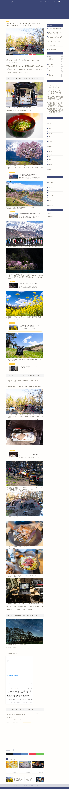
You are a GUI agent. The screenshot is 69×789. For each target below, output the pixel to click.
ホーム (41, 1)
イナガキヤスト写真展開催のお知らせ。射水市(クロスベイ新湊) (55, 29)
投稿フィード (50, 213)
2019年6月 (50, 136)
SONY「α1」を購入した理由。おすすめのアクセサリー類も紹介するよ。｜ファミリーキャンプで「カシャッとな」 (55, 86)
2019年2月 (50, 146)
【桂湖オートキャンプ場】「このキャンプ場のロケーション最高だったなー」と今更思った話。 (55, 109)
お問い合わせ (54, 1)
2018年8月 (50, 161)
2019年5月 (50, 138)
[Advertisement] (34, 12)
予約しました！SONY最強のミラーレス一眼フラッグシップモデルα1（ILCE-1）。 (55, 41)
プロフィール (47, 1)
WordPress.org (50, 216)
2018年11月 (50, 154)
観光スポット (56, 59)
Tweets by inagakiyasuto (51, 49)
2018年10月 (50, 156)
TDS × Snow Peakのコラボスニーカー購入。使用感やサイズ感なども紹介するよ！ (55, 37)
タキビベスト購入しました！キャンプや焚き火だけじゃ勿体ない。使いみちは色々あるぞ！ (55, 91)
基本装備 (55, 74)
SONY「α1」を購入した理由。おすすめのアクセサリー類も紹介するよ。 (55, 33)
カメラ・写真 (55, 64)
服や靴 (56, 76)
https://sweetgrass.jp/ (27, 722)
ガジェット (56, 75)
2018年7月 (50, 164)
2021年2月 (50, 126)
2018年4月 (50, 172)
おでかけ (55, 56)
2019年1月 (50, 149)
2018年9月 (50, 159)
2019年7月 (50, 133)
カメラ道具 (56, 66)
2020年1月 (50, 128)
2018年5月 (50, 169)
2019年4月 (50, 141)
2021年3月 (50, 123)
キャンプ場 (56, 70)
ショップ (56, 58)
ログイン (49, 212)
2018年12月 (50, 151)
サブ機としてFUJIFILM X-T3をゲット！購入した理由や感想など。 (55, 45)
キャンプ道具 (50, 195)
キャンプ (7, 21)
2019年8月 (50, 131)
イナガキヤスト (9, 702)
